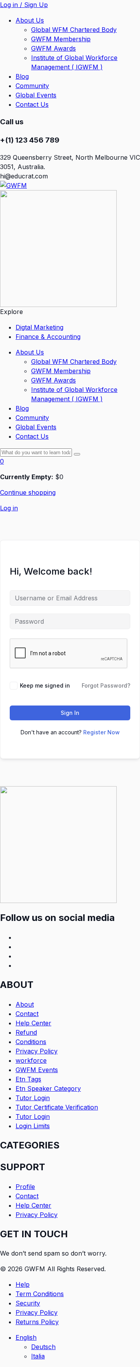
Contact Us (32, 104)
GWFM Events (37, 1070)
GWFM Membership (61, 39)
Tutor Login (33, 1098)
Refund (26, 1032)
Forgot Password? (106, 685)
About (25, 1004)
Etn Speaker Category (48, 1088)
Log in (9, 508)
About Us (30, 20)
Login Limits (33, 1126)
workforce (31, 1060)
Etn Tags (28, 1079)
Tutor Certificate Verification (57, 1107)
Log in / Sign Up (24, 5)
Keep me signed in (45, 685)
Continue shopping (28, 492)
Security (28, 1303)
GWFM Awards (53, 48)
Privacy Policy (37, 1051)
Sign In (70, 712)
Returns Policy (37, 1322)
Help (23, 1284)
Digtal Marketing (39, 327)
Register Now (101, 732)
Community (32, 86)
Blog (22, 76)
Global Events (36, 95)
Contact (27, 1014)
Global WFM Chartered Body (74, 30)
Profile (25, 1187)
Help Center (33, 1023)
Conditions (31, 1042)
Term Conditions (40, 1294)
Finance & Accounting (48, 336)
